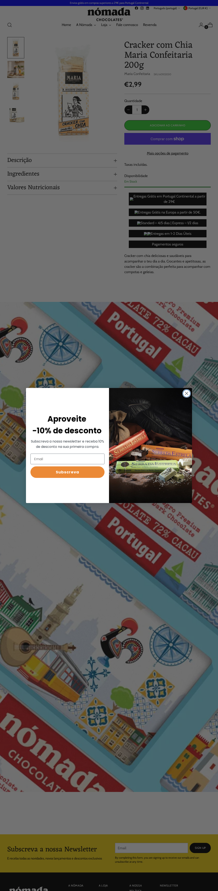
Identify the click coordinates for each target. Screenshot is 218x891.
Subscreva (67, 472)
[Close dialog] (186, 393)
